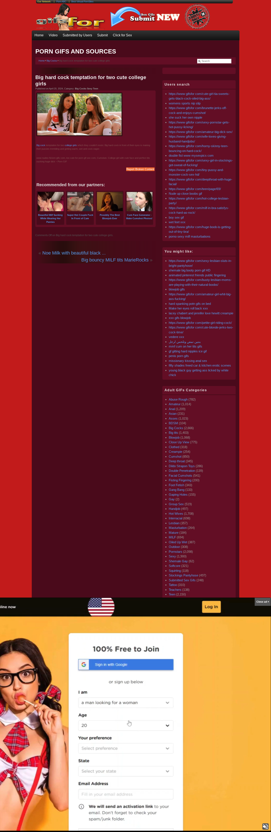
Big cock (40, 145)
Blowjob (174, 437)
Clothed (174, 447)
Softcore (174, 566)
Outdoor (174, 547)
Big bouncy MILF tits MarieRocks (115, 260)
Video (53, 35)
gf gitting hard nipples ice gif (188, 351)
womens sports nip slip (184, 103)
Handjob (174, 508)
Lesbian (174, 523)
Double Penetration (182, 470)
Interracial (175, 518)
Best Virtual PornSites (82, 1)
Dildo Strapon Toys (182, 466)
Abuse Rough (178, 399)
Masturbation (178, 528)
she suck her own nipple (185, 117)
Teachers (175, 589)
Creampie (175, 451)
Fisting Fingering (180, 480)
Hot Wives (176, 513)
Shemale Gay (178, 561)
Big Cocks (52, 60)
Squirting (175, 570)
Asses (173, 418)
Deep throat (177, 461)
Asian (173, 413)
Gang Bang (176, 489)
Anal (172, 409)
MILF (172, 537)
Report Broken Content (140, 169)
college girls (71, 145)
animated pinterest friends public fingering (197, 275)
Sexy (172, 556)
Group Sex (176, 504)
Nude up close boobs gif (185, 193)
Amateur (175, 404)
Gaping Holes (178, 494)
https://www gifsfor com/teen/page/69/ (195, 189)
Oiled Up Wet (178, 542)
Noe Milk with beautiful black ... (74, 253)
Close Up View (179, 442)
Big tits (173, 432)
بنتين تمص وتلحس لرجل (185, 341)
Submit (102, 35)
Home (39, 35)
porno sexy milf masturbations (189, 236)
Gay (172, 499)
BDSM (173, 423)
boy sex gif (176, 217)
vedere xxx (176, 337)
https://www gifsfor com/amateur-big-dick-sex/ (200, 132)
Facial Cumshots (180, 475)
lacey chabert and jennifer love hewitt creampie (201, 313)
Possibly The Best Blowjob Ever (110, 217)
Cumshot (175, 456)
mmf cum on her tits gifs (185, 346)
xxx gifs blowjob (180, 318)
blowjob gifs (177, 289)
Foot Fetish (176, 485)
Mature (173, 532)
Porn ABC (61, 1)
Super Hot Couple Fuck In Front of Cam (80, 217)
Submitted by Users (77, 35)
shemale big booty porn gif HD (189, 270)
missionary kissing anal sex (188, 361)
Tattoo (173, 585)
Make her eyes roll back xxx (188, 308)
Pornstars (175, 551)
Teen (172, 594)
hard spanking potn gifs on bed (190, 303)
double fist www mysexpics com (191, 155)
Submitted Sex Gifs (182, 580)
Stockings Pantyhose (183, 575)
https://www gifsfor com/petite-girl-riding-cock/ (200, 322)
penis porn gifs (179, 356)
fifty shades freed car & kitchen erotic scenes (200, 365)
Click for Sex (122, 35)
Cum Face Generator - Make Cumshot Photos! (139, 217)
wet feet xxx (177, 222)
